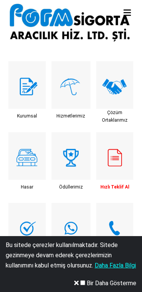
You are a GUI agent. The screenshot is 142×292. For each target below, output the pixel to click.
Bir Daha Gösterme (110, 283)
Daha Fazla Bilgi (115, 265)
